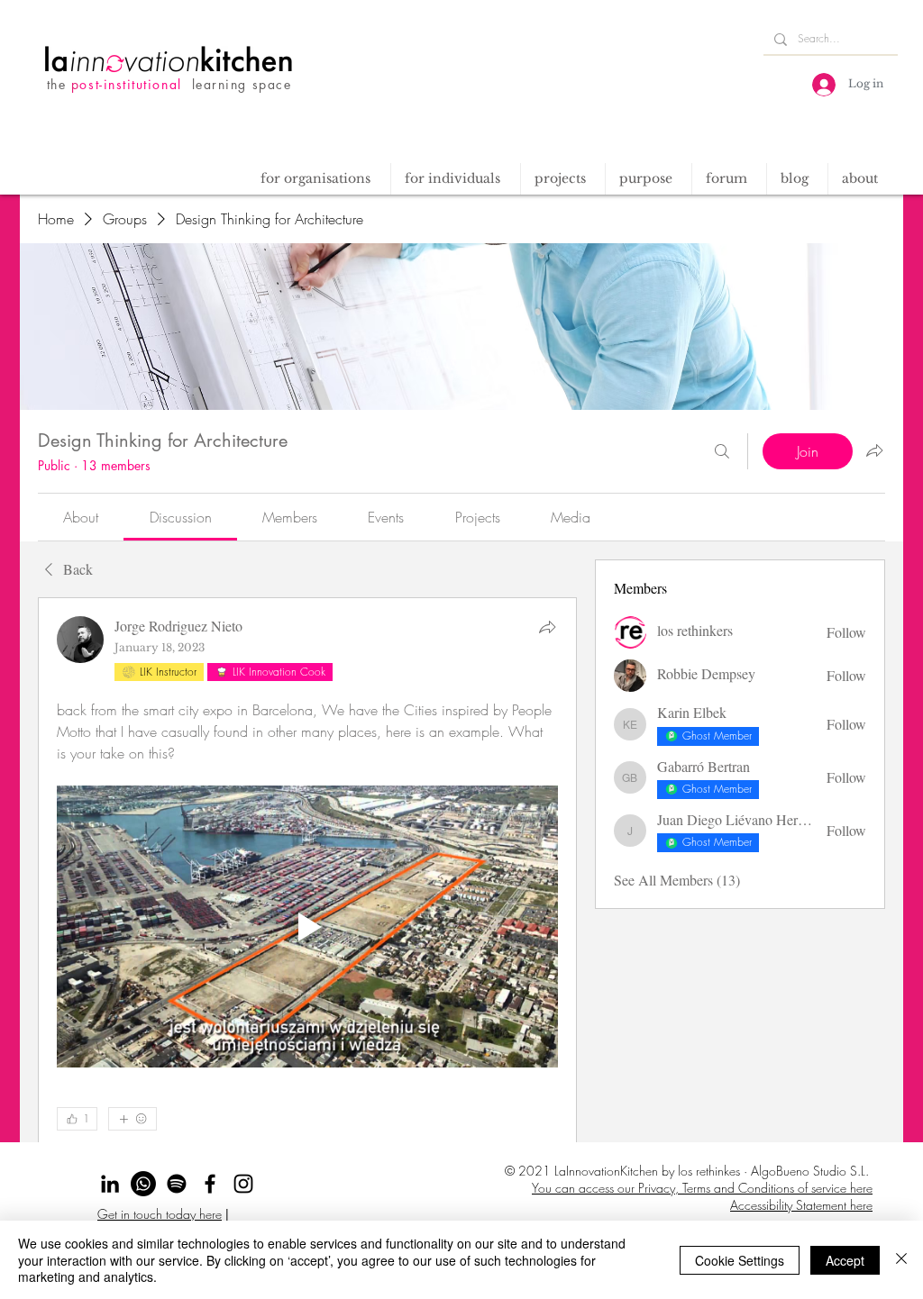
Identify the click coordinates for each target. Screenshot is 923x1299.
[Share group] (874, 450)
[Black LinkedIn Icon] (110, 1183)
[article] (307, 929)
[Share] (547, 627)
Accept (845, 1260)
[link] (80, 517)
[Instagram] (243, 1183)
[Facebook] (210, 1183)
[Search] (722, 451)
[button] (562, 179)
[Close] (901, 1260)
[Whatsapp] (143, 1183)
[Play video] (307, 926)
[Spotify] (176, 1183)
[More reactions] (132, 1119)
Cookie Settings (739, 1260)
